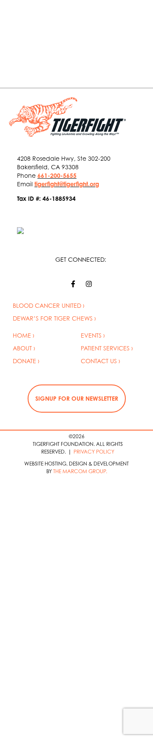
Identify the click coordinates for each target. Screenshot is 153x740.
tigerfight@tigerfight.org (66, 184)
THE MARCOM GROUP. (80, 471)
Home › (23, 335)
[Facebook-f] (73, 284)
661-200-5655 (56, 175)
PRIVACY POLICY (94, 451)
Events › (93, 335)
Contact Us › (100, 360)
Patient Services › (107, 348)
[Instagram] (89, 284)
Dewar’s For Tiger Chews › (54, 318)
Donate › (26, 360)
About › (24, 348)
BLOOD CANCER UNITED (47, 305)
